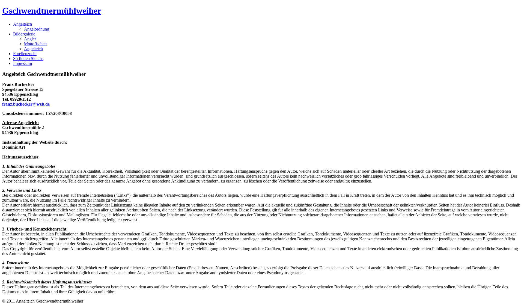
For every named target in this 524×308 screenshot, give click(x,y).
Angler (30, 39)
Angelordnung (36, 29)
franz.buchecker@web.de (26, 104)
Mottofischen (35, 43)
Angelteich (33, 48)
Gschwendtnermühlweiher (51, 11)
